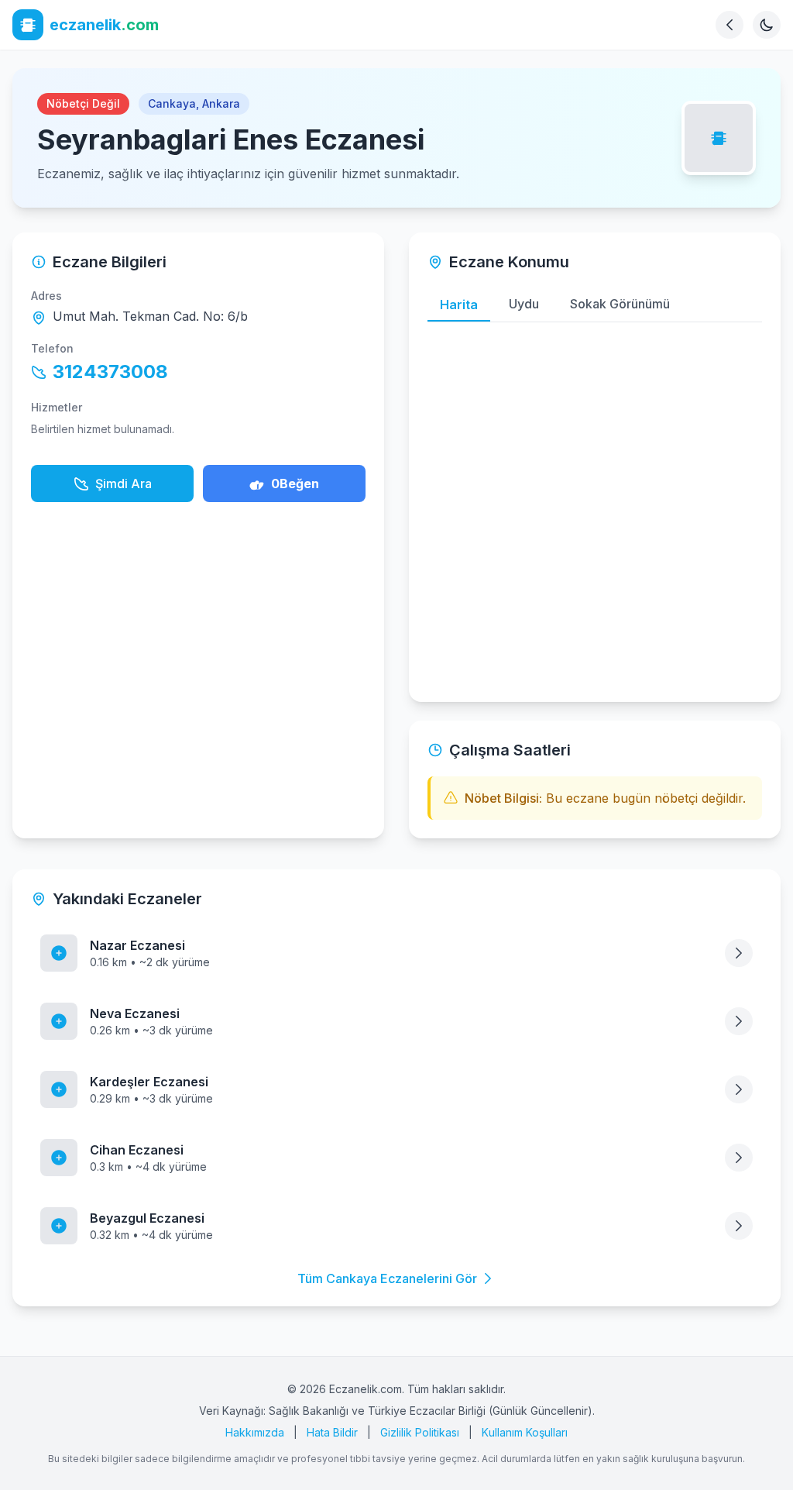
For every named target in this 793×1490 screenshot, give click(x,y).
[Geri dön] (729, 25)
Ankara (221, 103)
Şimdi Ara (123, 483)
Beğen (295, 483)
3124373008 (110, 371)
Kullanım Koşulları (525, 1432)
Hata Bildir (332, 1432)
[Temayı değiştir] (767, 25)
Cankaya (172, 103)
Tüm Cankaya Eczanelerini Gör (387, 1278)
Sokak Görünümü (620, 303)
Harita (459, 304)
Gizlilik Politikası (419, 1432)
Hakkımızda (254, 1432)
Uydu (524, 303)
